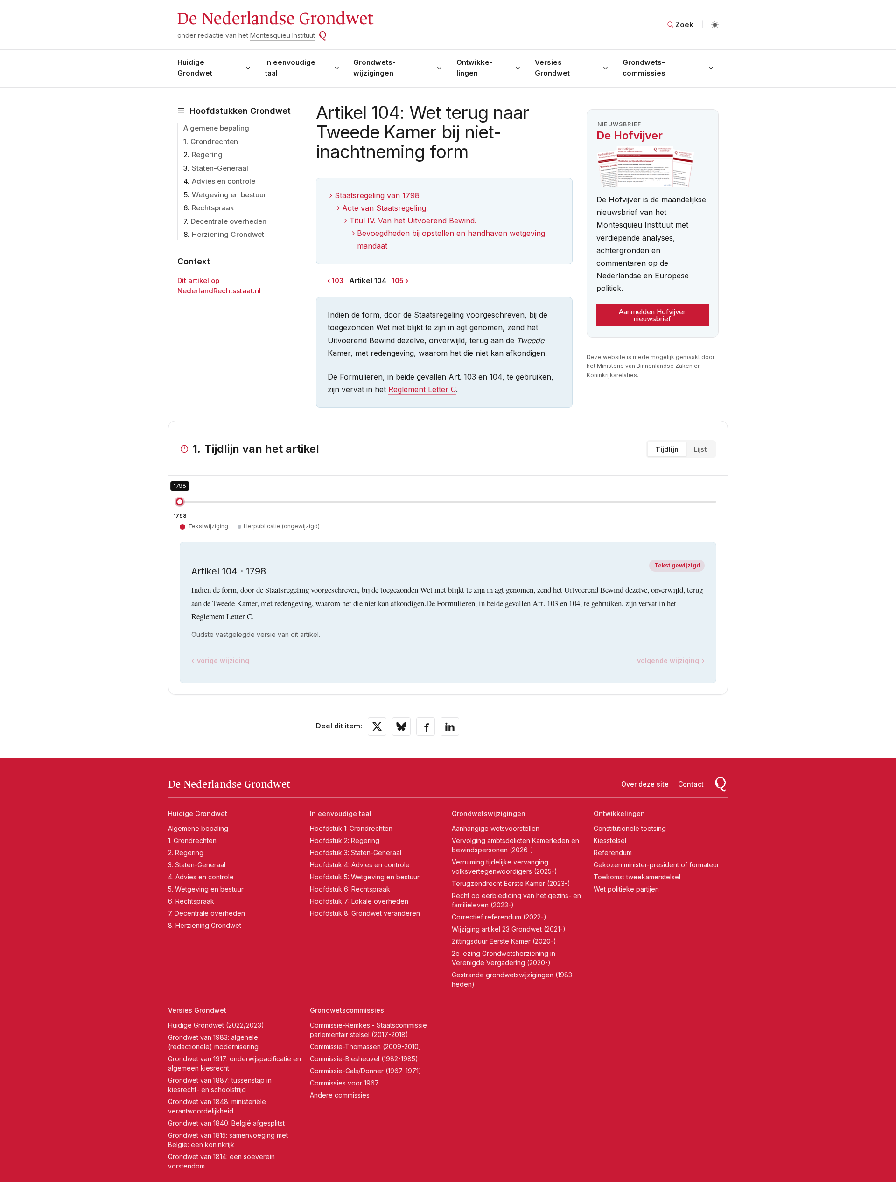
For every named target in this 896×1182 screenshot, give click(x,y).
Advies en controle (223, 181)
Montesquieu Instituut (282, 35)
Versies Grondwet (552, 67)
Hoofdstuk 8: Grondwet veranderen (365, 913)
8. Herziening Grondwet (204, 925)
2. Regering (185, 853)
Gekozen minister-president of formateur (656, 865)
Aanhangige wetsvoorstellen (495, 828)
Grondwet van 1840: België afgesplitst (226, 1123)
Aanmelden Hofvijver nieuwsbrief (652, 315)
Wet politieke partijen (626, 889)
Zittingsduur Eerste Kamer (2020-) (504, 941)
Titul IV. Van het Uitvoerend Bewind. (413, 220)
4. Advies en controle (201, 877)
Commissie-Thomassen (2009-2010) (365, 1047)
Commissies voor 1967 (344, 1083)
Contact (691, 784)
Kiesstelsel (610, 840)
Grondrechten (214, 141)
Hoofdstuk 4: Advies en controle (360, 865)
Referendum (613, 853)
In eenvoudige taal (290, 67)
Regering (207, 154)
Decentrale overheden (228, 221)
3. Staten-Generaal (196, 865)
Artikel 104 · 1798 (228, 571)
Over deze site (645, 784)
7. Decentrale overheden (206, 913)
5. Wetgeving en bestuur (206, 889)
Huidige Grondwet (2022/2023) (216, 1025)
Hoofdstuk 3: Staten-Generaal (355, 853)
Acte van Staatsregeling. (385, 208)
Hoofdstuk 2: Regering (344, 840)
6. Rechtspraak (191, 901)
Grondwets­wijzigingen (374, 67)
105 (398, 280)
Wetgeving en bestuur (229, 194)
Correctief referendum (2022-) (499, 917)
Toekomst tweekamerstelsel (637, 877)
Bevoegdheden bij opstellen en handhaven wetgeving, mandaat (452, 239)
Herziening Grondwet (228, 234)
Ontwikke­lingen (474, 67)
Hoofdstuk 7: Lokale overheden (359, 901)
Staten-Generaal (220, 168)
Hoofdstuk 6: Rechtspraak (350, 889)
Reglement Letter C (422, 389)
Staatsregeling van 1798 (377, 195)
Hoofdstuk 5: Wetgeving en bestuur (365, 877)
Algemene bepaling (216, 128)
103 (337, 280)
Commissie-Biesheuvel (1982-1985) (364, 1059)
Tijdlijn (667, 449)
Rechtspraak (213, 207)
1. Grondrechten (192, 840)
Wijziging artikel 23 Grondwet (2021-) (509, 929)
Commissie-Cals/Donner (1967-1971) (365, 1071)
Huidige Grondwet (194, 67)
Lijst (700, 449)
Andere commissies (340, 1095)
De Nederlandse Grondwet (274, 18)
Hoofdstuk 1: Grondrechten (351, 828)
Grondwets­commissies (644, 67)
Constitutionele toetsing (630, 828)
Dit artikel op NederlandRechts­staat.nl (219, 286)
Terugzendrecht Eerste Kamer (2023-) (511, 883)
